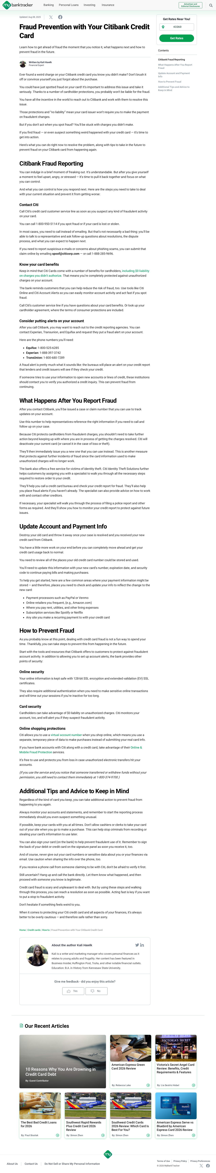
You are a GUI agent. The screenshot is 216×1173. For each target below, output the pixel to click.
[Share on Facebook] (60, 17)
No (98, 991)
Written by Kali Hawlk (40, 62)
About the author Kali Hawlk (72, 945)
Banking (49, 5)
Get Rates (176, 38)
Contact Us (31, 1163)
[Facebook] (208, 1165)
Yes (75, 991)
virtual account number (66, 735)
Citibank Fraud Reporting (171, 59)
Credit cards (34, 930)
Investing (89, 5)
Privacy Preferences (200, 1161)
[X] (201, 1165)
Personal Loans (69, 5)
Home (22, 930)
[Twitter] (137, 945)
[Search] (211, 5)
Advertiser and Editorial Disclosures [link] (190, 5)
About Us (12, 1163)
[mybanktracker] (16, 5)
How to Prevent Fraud (169, 81)
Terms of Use (163, 1161)
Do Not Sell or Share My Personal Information (72, 1163)
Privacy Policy (180, 1161)
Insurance (108, 5)
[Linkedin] (142, 945)
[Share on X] (51, 17)
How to (46, 930)
